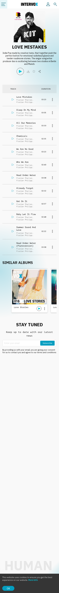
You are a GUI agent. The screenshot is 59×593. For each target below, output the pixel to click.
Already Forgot (24, 188)
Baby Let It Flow (26, 214)
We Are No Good (24, 149)
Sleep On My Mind (26, 110)
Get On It (21, 201)
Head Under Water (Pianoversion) (26, 244)
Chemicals (21, 136)
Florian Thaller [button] (24, 100)
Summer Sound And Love (26, 228)
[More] (52, 99)
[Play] (20, 71)
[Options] (44, 308)
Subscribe (47, 343)
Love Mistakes (24, 97)
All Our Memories (26, 123)
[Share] (39, 71)
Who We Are (22, 162)
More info (33, 580)
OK (8, 588)
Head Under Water (26, 175)
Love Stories (21, 307)
